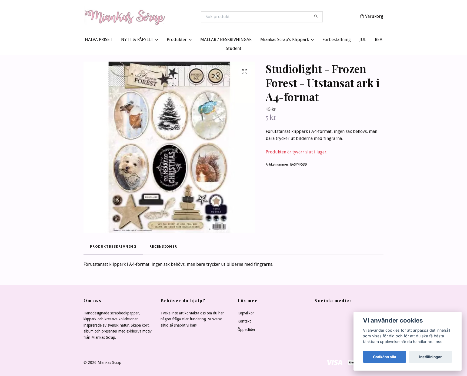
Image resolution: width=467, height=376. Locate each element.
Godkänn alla (384, 357)
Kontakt (244, 322)
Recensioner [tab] (163, 248)
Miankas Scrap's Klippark (284, 40)
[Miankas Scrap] (159, 17)
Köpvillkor (246, 314)
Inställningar (430, 357)
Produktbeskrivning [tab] (113, 248)
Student (233, 49)
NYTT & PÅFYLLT (137, 40)
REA (378, 40)
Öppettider (246, 330)
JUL (362, 40)
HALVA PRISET (98, 40)
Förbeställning (336, 40)
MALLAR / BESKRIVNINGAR (226, 40)
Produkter (177, 40)
